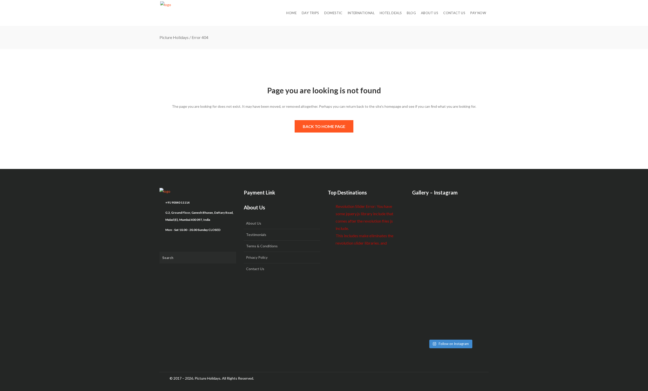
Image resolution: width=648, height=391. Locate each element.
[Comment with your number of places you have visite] (424, 264)
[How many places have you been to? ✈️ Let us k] (450, 268)
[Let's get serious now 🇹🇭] (424, 216)
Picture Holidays (174, 37)
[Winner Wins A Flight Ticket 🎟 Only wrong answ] (450, 223)
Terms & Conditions (262, 246)
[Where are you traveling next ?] (476, 216)
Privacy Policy (257, 257)
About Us (253, 223)
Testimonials (256, 234)
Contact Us (255, 269)
